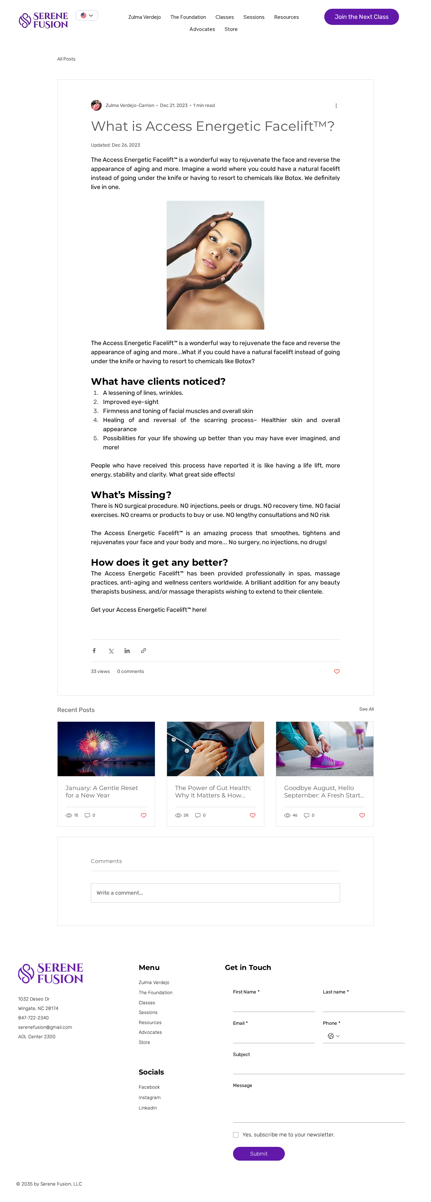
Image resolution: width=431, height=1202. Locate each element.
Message (242, 1085)
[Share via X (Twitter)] (110, 650)
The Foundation (155, 993)
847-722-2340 (33, 1018)
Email (240, 1023)
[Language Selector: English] (87, 15)
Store (144, 1042)
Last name (336, 992)
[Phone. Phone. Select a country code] (333, 1036)
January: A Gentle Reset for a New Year (102, 791)
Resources (150, 1022)
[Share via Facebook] (94, 650)
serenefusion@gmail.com (45, 1027)
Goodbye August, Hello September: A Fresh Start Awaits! (322, 791)
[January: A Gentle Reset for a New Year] (106, 749)
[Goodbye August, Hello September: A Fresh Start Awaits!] (324, 749)
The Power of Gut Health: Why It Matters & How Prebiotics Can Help (213, 791)
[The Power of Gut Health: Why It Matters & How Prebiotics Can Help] (215, 749)
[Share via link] (143, 650)
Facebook (149, 1087)
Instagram (150, 1097)
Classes (147, 1003)
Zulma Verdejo (154, 982)
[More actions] (336, 105)
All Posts (66, 59)
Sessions (148, 1012)
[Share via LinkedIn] (127, 650)
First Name (246, 992)
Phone (331, 1023)
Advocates (150, 1032)
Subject (241, 1054)
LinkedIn (148, 1108)
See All (366, 709)
